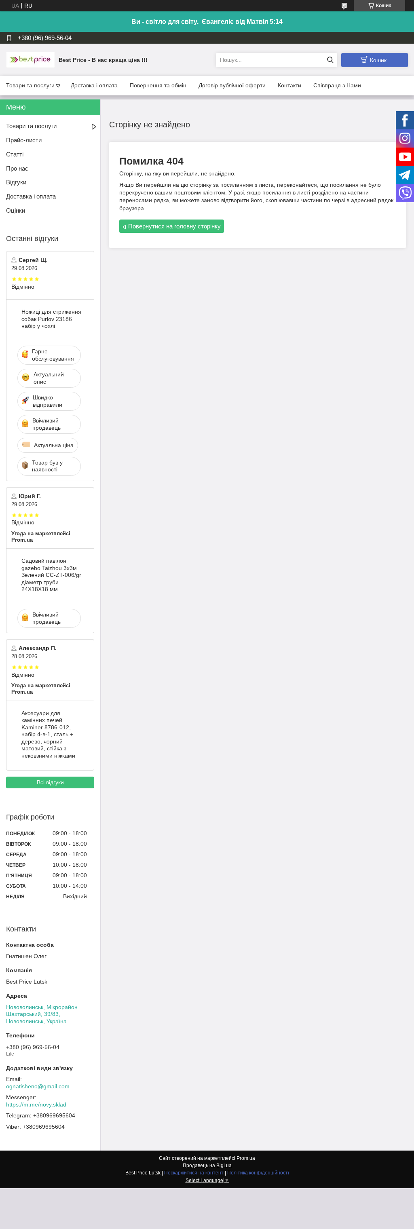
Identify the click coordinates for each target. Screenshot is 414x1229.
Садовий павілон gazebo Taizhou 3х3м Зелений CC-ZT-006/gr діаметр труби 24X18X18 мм (51, 574)
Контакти (289, 85)
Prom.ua (246, 1158)
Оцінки (15, 210)
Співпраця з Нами (337, 85)
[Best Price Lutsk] (30, 59)
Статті (14, 154)
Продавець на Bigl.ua (207, 1165)
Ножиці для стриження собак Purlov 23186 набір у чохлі (51, 318)
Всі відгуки (50, 782)
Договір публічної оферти (232, 85)
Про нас (17, 168)
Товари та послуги (30, 85)
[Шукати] (330, 60)
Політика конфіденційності (258, 1173)
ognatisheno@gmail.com (38, 1086)
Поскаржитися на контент (194, 1173)
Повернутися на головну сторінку (174, 226)
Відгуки (16, 182)
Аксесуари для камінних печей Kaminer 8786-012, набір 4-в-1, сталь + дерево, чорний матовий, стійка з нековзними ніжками (48, 734)
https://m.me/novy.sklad (36, 1104)
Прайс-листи (24, 140)
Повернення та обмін (158, 85)
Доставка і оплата (94, 85)
